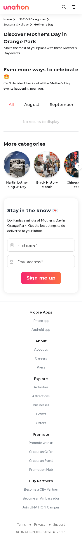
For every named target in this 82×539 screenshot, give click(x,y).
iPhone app (41, 320)
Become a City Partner (41, 489)
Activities (41, 387)
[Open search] (64, 7)
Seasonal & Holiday (16, 24)
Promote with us (41, 442)
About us (41, 349)
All (11, 104)
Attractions (41, 396)
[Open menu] (73, 7)
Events (41, 414)
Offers (41, 423)
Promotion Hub (41, 469)
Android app (40, 329)
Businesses (41, 405)
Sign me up (41, 278)
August (31, 104)
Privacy (39, 524)
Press (41, 367)
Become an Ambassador (41, 498)
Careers (41, 358)
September (61, 104)
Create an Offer (41, 451)
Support (59, 524)
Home (7, 19)
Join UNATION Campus (41, 507)
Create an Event (41, 460)
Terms (21, 524)
